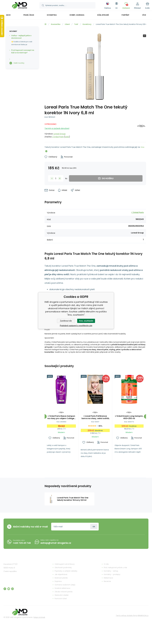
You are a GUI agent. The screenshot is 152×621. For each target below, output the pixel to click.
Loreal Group (59, 133)
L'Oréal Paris (58, 136)
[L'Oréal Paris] (141, 129)
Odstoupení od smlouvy (65, 564)
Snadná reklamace (62, 588)
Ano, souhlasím (86, 321)
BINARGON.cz (143, 615)
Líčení (67, 24)
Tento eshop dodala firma (127, 615)
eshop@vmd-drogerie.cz (55, 543)
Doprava (58, 581)
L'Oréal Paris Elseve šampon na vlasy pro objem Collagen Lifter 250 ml (61, 417)
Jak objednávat (61, 574)
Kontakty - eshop (111, 571)
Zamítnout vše (66, 321)
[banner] (19, 5)
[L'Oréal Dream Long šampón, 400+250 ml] (129, 389)
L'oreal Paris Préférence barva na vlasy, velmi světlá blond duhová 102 (95, 417)
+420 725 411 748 (22, 542)
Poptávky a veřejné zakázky (66, 571)
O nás (106, 564)
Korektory (87, 24)
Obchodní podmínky (63, 567)
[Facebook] (5, 588)
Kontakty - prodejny (112, 574)
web (67, 136)
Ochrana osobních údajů (65, 585)
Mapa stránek (39, 617)
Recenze (107, 581)
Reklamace (108, 578)
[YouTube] (8, 588)
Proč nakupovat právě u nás (115, 567)
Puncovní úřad (61, 598)
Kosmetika (55, 24)
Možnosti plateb (61, 578)
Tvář (76, 24)
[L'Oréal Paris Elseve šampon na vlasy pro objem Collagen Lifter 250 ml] (61, 389)
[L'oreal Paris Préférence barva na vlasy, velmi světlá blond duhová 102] (95, 389)
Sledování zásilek (62, 595)
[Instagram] (12, 588)
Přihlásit (93, 526)
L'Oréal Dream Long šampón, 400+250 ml (129, 417)
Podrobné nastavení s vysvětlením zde (76, 326)
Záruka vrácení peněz (64, 591)
